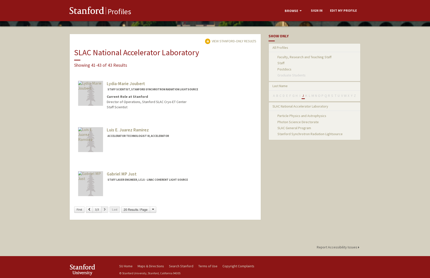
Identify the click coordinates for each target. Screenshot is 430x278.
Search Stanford (181, 266)
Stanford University (90, 270)
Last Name (280, 86)
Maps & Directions (151, 266)
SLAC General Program (294, 128)
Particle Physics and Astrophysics (301, 115)
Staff (280, 63)
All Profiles (280, 47)
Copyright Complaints (238, 266)
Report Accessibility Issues (337, 247)
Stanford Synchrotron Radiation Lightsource (310, 134)
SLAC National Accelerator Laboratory (300, 106)
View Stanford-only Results (233, 41)
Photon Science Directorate (298, 122)
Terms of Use (207, 266)
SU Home (126, 266)
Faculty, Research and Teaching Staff (304, 57)
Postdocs (284, 69)
